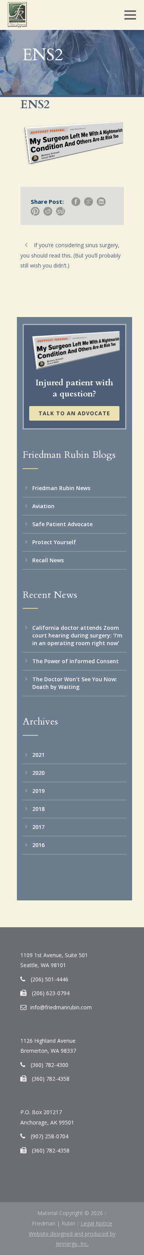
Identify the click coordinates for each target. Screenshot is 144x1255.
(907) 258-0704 (49, 1136)
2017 (38, 827)
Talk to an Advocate (74, 413)
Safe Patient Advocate (62, 524)
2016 (38, 845)
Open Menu (130, 14)
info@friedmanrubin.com (61, 1007)
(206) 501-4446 (49, 979)
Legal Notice (96, 1223)
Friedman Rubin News (61, 488)
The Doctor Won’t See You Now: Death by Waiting (74, 682)
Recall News (48, 560)
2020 (38, 772)
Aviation (43, 506)
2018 (38, 808)
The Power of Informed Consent (75, 661)
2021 (38, 754)
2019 (38, 790)
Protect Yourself (54, 542)
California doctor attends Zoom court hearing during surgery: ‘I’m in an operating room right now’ (77, 635)
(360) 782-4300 (49, 1064)
